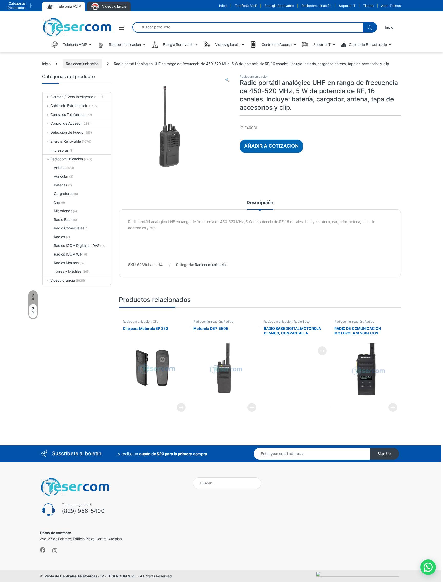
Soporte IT (347, 6)
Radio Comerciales (69, 228)
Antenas (60, 167)
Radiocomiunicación (82, 63)
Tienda (368, 6)
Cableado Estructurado (69, 105)
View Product (179, 407)
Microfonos (63, 211)
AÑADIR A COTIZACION (271, 146)
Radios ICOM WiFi (68, 254)
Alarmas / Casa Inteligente (71, 96)
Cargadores (63, 193)
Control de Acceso (65, 123)
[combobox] (247, 27)
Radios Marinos (66, 263)
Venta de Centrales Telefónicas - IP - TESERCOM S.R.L (90, 576)
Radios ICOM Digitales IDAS (76, 245)
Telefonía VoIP (246, 6)
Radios (228, 321)
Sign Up (384, 453)
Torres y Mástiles (68, 271)
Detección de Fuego (66, 132)
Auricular (61, 176)
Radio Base (302, 321)
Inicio (223, 6)
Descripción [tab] (260, 202)
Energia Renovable (279, 6)
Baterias (60, 185)
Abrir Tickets (391, 6)
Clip (155, 321)
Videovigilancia (62, 280)
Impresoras (59, 150)
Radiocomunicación (316, 6)
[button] (227, 80)
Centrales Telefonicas (67, 114)
